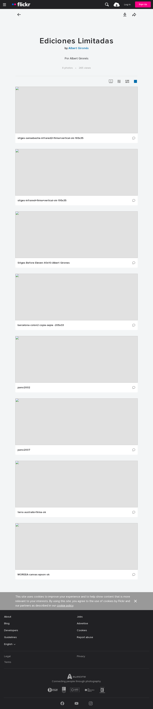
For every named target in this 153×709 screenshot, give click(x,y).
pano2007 (24, 449)
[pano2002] (76, 359)
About (7, 616)
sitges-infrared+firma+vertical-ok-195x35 (42, 200)
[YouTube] (76, 703)
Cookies (82, 630)
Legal (7, 656)
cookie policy (65, 605)
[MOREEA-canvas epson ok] (76, 546)
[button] (125, 15)
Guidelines (10, 637)
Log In (127, 4)
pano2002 (24, 387)
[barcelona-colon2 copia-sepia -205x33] (76, 297)
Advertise (82, 623)
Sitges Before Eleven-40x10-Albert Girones (44, 262)
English (8, 644)
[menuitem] (107, 4)
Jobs (80, 616)
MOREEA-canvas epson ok (33, 574)
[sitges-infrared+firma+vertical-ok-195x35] (76, 172)
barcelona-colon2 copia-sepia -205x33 (41, 325)
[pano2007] (76, 421)
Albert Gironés (78, 48)
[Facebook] (62, 703)
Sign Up (143, 4)
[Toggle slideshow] (111, 81)
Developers (11, 630)
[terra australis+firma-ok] (76, 484)
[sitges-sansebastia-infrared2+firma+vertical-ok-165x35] (76, 110)
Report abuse (85, 637)
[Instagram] (90, 703)
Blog (7, 623)
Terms (7, 662)
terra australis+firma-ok (32, 512)
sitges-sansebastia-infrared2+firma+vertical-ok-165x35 (50, 138)
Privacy (81, 656)
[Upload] (117, 4)
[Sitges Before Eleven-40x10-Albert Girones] (76, 234)
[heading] (21, 4)
